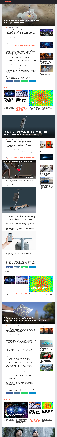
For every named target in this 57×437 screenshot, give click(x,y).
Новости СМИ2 (6, 85)
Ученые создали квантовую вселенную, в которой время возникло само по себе (21, 46)
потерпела (8, 78)
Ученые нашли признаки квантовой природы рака (9, 108)
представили (24, 386)
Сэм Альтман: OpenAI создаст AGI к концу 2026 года (47, 108)
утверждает (8, 257)
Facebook (9, 267)
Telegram (32, 267)
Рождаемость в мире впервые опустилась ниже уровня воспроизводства (34, 108)
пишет (16, 51)
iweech (10, 262)
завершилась (19, 76)
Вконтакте (17, 267)
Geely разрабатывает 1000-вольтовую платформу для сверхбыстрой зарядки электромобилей (22, 109)
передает (18, 155)
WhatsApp (24, 267)
